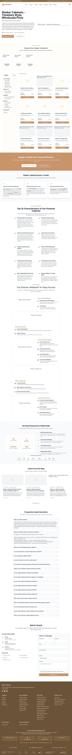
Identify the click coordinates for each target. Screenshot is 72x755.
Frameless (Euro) (8, 92)
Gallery (40, 4)
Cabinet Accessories (23, 704)
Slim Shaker (7, 82)
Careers (3, 701)
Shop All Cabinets (7, 36)
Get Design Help (19, 36)
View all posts (35, 503)
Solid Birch (7, 105)
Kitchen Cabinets (22, 697)
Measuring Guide (40, 704)
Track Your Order (58, 704)
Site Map (20, 752)
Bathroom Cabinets (23, 699)
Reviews (46, 4)
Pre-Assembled (8, 98)
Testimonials (4, 704)
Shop (31, 4)
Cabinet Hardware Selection (43, 708)
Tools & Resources (41, 717)
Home (26, 4)
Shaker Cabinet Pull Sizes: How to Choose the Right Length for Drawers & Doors (12, 491)
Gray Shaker (7, 85)
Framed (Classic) (8, 91)
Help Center (57, 697)
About (36, 4)
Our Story (4, 699)
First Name (41, 638)
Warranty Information (59, 702)
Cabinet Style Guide (41, 697)
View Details (27, 97)
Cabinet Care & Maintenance (43, 706)
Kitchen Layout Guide (41, 699)
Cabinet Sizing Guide (41, 701)
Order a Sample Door (44, 165)
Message (41, 661)
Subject (40, 655)
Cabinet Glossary (40, 715)
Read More (5, 497)
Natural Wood (7, 83)
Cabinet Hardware (23, 702)
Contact (55, 4)
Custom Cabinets (23, 708)
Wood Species (22, 706)
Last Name (56, 638)
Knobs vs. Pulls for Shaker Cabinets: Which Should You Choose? (57, 491)
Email (40, 644)
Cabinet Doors (22, 701)
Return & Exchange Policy (60, 699)
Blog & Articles (40, 719)
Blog (50, 4)
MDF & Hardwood (8, 107)
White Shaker (7, 80)
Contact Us (4, 702)
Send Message (54, 674)
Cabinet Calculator (41, 711)
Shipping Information (58, 701)
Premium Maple (7, 102)
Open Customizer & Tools (29, 165)
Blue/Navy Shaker (8, 86)
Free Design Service (41, 710)
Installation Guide (40, 702)
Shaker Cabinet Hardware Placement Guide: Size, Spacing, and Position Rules (35, 491)
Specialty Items (22, 710)
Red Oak (6, 104)
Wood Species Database (42, 713)
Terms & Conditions (23, 724)
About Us (4, 697)
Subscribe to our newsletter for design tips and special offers (51, 671)
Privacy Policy (5, 724)
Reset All (14, 75)
